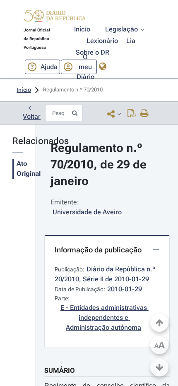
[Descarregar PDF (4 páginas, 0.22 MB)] (131, 113)
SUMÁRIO (59, 370)
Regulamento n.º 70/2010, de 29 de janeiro (100, 164)
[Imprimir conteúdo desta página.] (144, 113)
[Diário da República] (55, 17)
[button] (55, 17)
